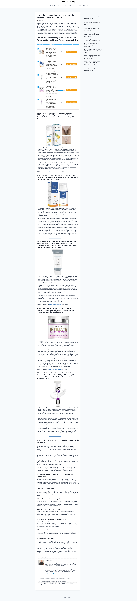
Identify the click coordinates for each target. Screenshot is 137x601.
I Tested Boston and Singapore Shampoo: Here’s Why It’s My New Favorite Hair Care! (91, 34)
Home (47, 5)
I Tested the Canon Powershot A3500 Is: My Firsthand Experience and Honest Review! (93, 51)
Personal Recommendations (60, 5)
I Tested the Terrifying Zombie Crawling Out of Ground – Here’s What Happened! (54, 579)
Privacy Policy (82, 5)
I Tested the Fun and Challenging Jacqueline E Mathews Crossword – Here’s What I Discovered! (92, 17)
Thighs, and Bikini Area (55, 312)
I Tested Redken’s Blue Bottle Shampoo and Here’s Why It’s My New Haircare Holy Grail (93, 22)
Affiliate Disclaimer (73, 5)
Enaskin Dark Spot (44, 373)
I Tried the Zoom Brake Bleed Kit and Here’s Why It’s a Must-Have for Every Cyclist (54, 578)
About (51, 5)
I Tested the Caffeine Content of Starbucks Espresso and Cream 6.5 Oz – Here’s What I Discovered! (93, 69)
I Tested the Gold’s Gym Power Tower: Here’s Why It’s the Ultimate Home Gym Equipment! (92, 28)
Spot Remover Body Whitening (51, 247)
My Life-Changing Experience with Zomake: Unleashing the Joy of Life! (52, 581)
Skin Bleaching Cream (45, 113)
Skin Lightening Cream (46, 175)
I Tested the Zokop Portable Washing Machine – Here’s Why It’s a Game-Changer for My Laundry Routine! (56, 584)
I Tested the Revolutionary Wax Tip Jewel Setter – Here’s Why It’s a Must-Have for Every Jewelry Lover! (92, 63)
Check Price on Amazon (71, 51)
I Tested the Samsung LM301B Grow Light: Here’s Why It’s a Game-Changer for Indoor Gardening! (93, 57)
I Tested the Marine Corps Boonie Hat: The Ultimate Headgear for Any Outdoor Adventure (92, 45)
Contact (89, 5)
